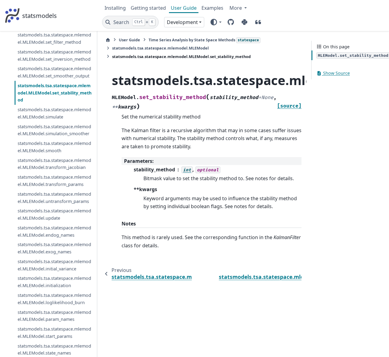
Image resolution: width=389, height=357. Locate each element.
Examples (212, 8)
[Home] (107, 40)
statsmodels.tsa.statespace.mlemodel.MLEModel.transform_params (54, 180)
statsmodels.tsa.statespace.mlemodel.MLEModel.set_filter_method (54, 38)
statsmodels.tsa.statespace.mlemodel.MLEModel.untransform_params (54, 197)
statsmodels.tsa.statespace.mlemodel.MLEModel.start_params (54, 332)
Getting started (148, 8)
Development (182, 22)
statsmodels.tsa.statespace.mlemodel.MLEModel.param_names (54, 315)
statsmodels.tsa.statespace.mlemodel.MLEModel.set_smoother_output (54, 72)
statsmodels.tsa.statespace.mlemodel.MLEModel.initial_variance (54, 265)
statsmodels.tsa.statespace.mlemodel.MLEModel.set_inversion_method (54, 55)
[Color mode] (216, 22)
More (236, 8)
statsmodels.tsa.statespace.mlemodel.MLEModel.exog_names (54, 248)
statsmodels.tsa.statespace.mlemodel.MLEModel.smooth (54, 146)
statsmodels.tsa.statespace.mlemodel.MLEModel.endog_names (54, 231)
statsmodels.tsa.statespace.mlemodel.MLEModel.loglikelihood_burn (54, 298)
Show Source (336, 73)
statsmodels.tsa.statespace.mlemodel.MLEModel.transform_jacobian (54, 163)
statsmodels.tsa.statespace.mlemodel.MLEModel (160, 48)
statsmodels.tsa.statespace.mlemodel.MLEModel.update (54, 214)
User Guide (184, 8)
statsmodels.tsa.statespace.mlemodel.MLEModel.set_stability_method (54, 93)
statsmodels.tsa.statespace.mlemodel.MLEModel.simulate (54, 113)
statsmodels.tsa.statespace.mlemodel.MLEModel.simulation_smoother (54, 130)
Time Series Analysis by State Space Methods (204, 40)
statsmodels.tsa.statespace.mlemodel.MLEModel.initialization (54, 282)
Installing (115, 8)
